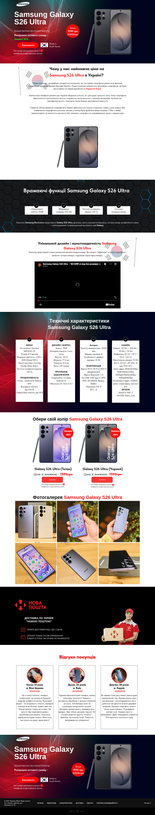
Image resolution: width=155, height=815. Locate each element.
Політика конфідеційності (107, 803)
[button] (28, 45)
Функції (40, 803)
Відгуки (90, 803)
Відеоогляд (51, 803)
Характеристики (66, 803)
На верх (147, 803)
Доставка (79, 803)
